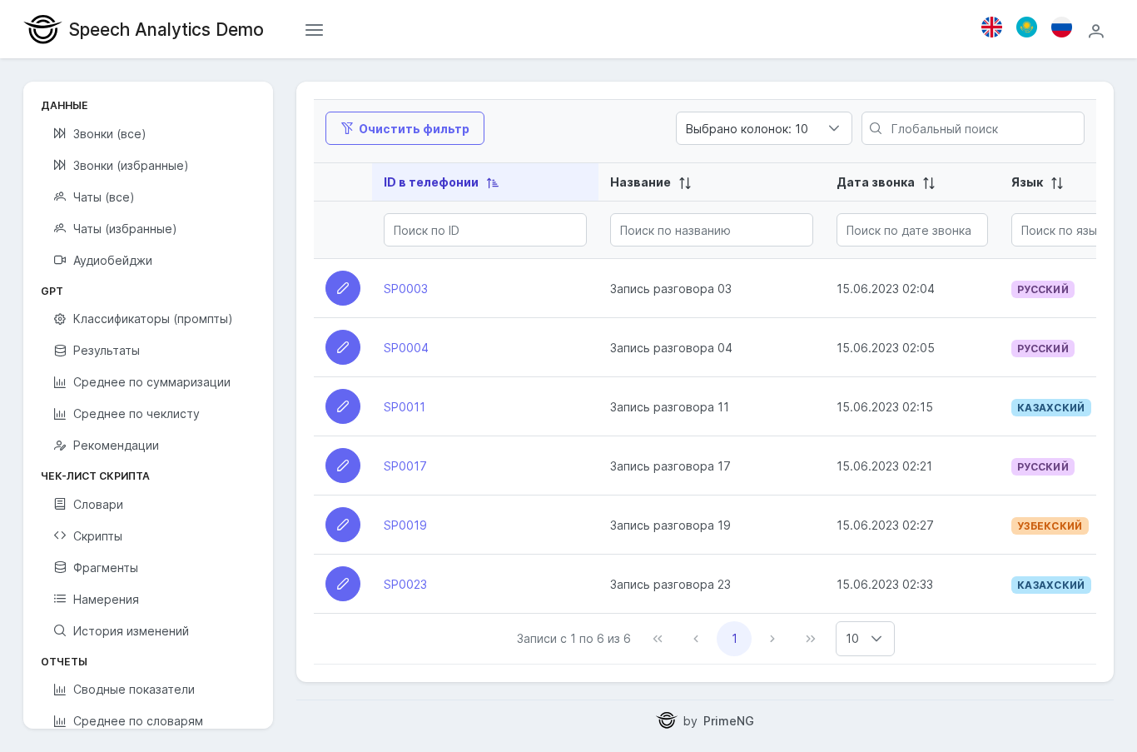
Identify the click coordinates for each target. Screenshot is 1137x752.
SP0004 (406, 348)
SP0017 (405, 466)
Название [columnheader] (641, 182)
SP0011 (404, 407)
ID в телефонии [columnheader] (432, 182)
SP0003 (406, 288)
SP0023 (405, 584)
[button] (876, 638)
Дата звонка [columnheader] (877, 182)
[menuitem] (148, 133)
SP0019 (405, 525)
